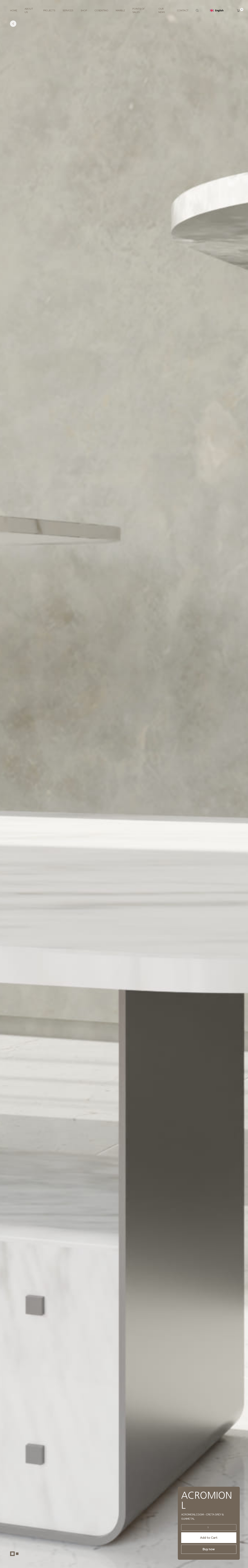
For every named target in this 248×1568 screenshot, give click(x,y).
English (219, 10)
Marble (120, 10)
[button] (236, 10)
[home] (14, 1554)
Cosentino (101, 10)
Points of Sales (138, 10)
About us (29, 10)
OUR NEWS (161, 10)
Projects (49, 10)
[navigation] (216, 10)
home (13, 10)
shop (84, 10)
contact (182, 10)
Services (68, 10)
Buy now (209, 1549)
